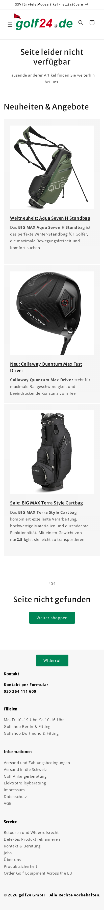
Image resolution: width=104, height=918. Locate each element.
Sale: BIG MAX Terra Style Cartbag (46, 503)
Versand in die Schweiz (25, 769)
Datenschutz (15, 796)
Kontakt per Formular (26, 684)
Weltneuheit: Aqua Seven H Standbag (50, 218)
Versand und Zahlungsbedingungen (37, 762)
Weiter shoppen (52, 617)
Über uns (12, 859)
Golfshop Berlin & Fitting (27, 726)
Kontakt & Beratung (22, 845)
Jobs (8, 852)
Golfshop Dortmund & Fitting (31, 733)
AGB (8, 803)
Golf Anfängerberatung (25, 776)
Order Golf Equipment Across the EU (38, 873)
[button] (10, 24)
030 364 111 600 (20, 691)
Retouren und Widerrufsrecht (31, 832)
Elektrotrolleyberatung (25, 782)
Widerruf (52, 660)
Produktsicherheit (20, 866)
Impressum (14, 789)
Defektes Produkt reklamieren (32, 839)
